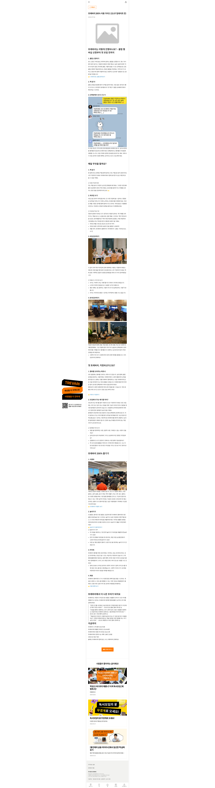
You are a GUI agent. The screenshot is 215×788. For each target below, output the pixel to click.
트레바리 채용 (91, 768)
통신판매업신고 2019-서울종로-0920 (99, 776)
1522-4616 (90, 776)
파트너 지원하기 (94, 395)
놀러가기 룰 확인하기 (96, 527)
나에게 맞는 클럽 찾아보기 (97, 77)
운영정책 (103, 779)
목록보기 (93, 7)
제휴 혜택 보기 (94, 586)
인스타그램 (108, 779)
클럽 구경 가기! (107, 649)
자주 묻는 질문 (91, 764)
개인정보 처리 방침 (96, 779)
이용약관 (90, 779)
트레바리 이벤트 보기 (96, 506)
